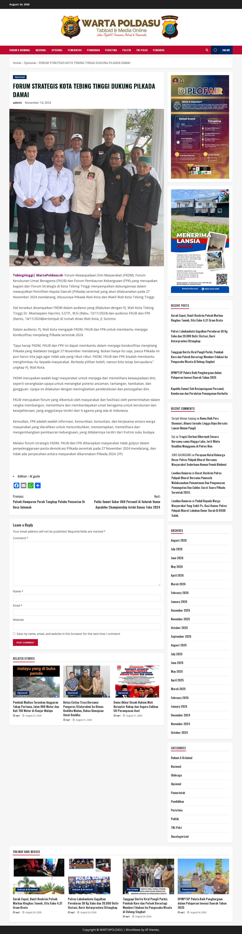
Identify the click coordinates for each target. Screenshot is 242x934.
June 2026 (177, 558)
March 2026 (178, 584)
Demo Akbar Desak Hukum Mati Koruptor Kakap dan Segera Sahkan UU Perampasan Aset (136, 706)
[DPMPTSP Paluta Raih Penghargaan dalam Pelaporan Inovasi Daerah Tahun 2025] (203, 876)
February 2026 (180, 593)
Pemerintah (75, 50)
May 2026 (177, 567)
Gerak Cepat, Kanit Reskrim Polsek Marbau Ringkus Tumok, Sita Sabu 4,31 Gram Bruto (37, 903)
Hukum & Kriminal (19, 50)
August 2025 (179, 645)
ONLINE (226, 50)
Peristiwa (111, 50)
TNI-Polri (142, 50)
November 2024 (180, 724)
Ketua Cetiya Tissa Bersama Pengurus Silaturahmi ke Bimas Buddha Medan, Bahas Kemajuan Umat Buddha (83, 708)
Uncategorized (179, 836)
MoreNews (133, 930)
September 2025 (181, 636)
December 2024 (180, 715)
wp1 (18, 715)
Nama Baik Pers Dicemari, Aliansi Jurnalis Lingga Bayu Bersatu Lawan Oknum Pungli (199, 423)
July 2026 (176, 549)
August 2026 (179, 540)
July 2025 (176, 654)
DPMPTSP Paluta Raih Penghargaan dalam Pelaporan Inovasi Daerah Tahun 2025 (202, 903)
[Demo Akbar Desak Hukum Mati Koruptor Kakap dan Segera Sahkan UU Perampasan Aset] (137, 682)
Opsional (57, 50)
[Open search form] (207, 50)
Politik (126, 50)
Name (18, 591)
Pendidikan (93, 50)
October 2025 (179, 628)
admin (17, 103)
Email (17, 606)
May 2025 (177, 671)
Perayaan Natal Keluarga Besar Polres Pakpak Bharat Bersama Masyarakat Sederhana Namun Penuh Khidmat (199, 460)
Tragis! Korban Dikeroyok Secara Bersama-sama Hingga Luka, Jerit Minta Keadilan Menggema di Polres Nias (195, 441)
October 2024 (179, 732)
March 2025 (178, 689)
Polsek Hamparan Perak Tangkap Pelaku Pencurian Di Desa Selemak (49, 501)
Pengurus (158, 50)
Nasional (41, 50)
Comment (20, 538)
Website (18, 620)
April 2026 (177, 575)
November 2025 (180, 619)
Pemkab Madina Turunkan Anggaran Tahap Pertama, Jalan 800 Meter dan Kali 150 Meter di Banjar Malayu (36, 706)
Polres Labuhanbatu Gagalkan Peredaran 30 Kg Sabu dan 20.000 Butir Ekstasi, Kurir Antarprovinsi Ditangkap (199, 336)
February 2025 (180, 698)
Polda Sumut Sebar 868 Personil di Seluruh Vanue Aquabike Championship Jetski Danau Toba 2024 (127, 501)
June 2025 (177, 663)
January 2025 (179, 706)
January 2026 (179, 602)
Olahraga (176, 775)
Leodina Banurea (181, 473)
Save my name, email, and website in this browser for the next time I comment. (68, 634)
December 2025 (180, 610)
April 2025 (177, 680)
